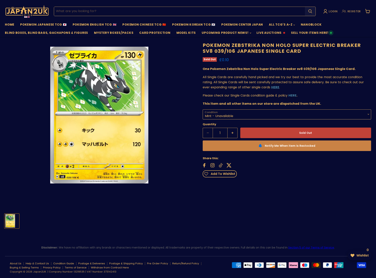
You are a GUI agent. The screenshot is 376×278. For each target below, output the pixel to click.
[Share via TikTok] (220, 165)
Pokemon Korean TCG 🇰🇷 (193, 24)
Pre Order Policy (157, 263)
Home (9, 24)
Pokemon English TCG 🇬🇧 (95, 24)
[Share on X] (228, 165)
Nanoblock (311, 24)
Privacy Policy (52, 267)
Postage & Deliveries (91, 263)
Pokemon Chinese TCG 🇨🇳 (144, 24)
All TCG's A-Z (281, 24)
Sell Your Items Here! (309, 34)
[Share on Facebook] (204, 165)
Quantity (209, 124)
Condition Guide (63, 263)
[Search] (310, 11)
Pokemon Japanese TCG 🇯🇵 (43, 24)
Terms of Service (76, 267)
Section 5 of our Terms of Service (311, 247)
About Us (15, 263)
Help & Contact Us (37, 263)
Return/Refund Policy (185, 263)
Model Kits (186, 33)
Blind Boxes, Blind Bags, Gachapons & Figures (46, 33)
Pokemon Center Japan (242, 24)
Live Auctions (269, 34)
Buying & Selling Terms (24, 267)
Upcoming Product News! (225, 33)
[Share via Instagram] (212, 165)
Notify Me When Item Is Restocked (290, 146)
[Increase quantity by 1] (233, 133)
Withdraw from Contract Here (110, 267)
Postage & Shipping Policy (126, 263)
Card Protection (154, 33)
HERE (292, 95)
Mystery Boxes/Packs (113, 33)
